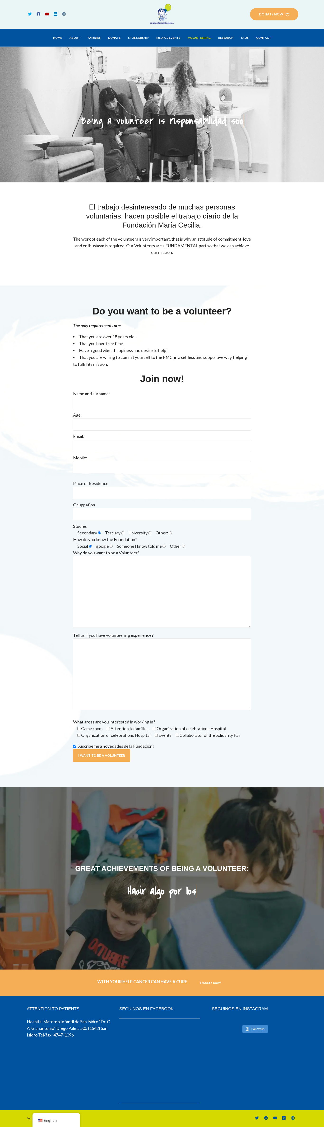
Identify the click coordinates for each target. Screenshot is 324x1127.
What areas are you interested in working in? (114, 721)
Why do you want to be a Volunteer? (106, 552)
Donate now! (210, 983)
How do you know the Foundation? (105, 539)
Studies (80, 526)
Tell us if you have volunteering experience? (113, 635)
